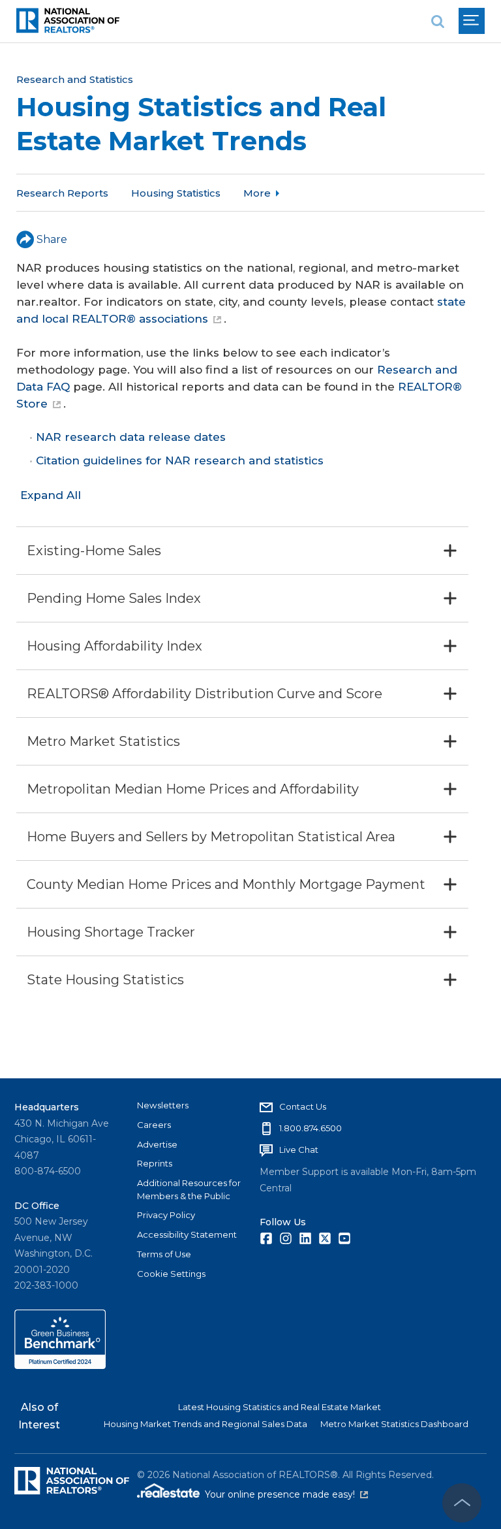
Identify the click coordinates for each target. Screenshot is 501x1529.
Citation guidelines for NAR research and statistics (180, 460)
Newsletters (163, 1105)
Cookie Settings (171, 1273)
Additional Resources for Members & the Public (189, 1189)
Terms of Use (164, 1254)
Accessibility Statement (187, 1234)
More (257, 193)
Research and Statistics (74, 79)
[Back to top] (461, 1502)
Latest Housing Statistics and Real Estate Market (279, 1407)
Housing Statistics (175, 193)
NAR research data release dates (131, 436)
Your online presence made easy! (286, 1494)
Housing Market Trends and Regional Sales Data (205, 1424)
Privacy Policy (166, 1215)
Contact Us (302, 1106)
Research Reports (62, 193)
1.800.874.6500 (310, 1128)
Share (52, 239)
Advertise (157, 1144)
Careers (154, 1124)
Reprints (154, 1163)
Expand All (50, 495)
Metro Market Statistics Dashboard (394, 1424)
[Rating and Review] (60, 1366)
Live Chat (298, 1149)
